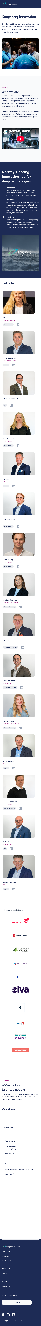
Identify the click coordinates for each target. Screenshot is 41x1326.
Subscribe (16, 1302)
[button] (37, 3)
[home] (10, 4)
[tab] (20, 1146)
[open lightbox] (20, 139)
